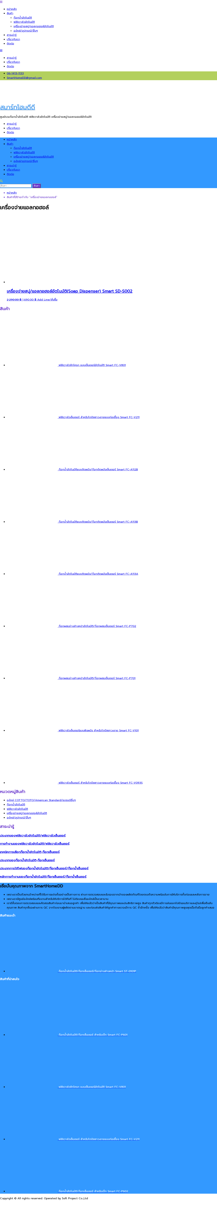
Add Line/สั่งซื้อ (47, 300)
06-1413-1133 (15, 73)
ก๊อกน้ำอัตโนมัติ (23, 18)
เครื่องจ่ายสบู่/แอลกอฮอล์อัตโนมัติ (34, 26)
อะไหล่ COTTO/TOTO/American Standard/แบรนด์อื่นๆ (41, 800)
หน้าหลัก (12, 9)
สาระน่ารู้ (11, 35)
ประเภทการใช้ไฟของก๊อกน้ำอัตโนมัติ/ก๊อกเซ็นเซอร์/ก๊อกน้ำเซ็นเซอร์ (44, 868)
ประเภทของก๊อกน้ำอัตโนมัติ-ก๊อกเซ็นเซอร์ (27, 860)
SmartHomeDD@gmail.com (24, 78)
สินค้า (10, 13)
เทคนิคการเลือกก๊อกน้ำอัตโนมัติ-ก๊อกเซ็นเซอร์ (30, 852)
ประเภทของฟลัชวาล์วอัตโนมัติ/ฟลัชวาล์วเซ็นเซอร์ (33, 835)
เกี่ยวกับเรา (13, 39)
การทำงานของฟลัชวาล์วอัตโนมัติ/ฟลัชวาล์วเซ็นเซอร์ (35, 843)
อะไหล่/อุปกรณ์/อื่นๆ (26, 31)
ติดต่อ (10, 44)
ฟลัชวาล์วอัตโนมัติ (24, 22)
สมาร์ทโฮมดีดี (17, 107)
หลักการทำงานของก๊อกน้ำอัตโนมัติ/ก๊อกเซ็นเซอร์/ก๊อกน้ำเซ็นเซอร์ (43, 876)
